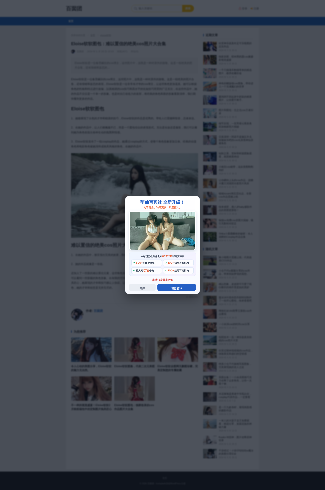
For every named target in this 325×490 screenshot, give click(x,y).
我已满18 (176, 288)
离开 (142, 288)
